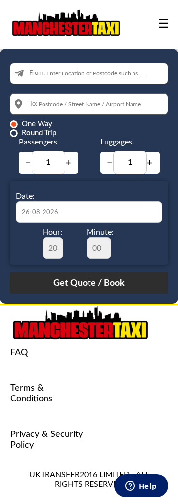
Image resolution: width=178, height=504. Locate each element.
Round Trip (39, 133)
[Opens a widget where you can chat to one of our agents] (141, 486)
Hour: (52, 232)
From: (37, 73)
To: (33, 104)
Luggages (116, 142)
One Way (37, 124)
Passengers (38, 142)
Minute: (100, 232)
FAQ (19, 352)
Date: (25, 196)
